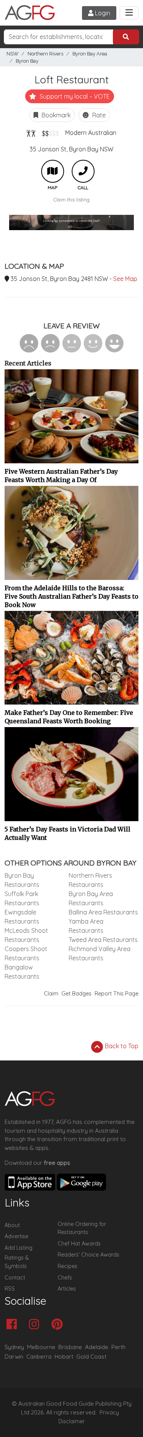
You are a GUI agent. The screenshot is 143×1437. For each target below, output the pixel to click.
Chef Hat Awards (79, 1243)
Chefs (65, 1277)
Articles (67, 1288)
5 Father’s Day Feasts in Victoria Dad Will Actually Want (67, 833)
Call (83, 171)
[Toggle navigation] (129, 12)
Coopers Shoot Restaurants (26, 953)
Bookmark (55, 115)
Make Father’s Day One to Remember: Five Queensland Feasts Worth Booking (69, 717)
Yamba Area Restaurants (86, 925)
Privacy (109, 1412)
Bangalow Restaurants (22, 971)
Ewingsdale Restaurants (22, 916)
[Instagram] (36, 1324)
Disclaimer (71, 1421)
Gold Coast (91, 1356)
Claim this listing (71, 199)
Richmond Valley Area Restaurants (99, 953)
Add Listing (18, 1247)
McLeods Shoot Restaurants (26, 935)
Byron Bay (27, 61)
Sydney (14, 1347)
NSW (12, 54)
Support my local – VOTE (74, 96)
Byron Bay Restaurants (22, 880)
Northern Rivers (45, 54)
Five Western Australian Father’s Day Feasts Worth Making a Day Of (61, 476)
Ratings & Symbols (17, 1262)
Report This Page (116, 993)
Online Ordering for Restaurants (82, 1228)
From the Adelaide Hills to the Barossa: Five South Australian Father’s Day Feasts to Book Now (71, 596)
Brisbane (70, 1347)
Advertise (16, 1236)
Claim (51, 993)
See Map (125, 279)
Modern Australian (90, 132)
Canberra (38, 1356)
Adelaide (96, 1347)
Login (101, 13)
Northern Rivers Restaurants (90, 880)
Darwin (14, 1356)
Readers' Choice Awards (88, 1254)
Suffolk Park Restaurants (22, 898)
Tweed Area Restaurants (103, 939)
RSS (10, 1288)
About (12, 1225)
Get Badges (76, 993)
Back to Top (120, 1046)
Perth (118, 1347)
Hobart (64, 1356)
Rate (98, 115)
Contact (15, 1277)
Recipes (67, 1266)
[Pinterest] (59, 1324)
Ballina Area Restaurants (103, 912)
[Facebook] (13, 1324)
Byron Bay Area (89, 54)
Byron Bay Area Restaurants (91, 898)
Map (52, 171)
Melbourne (41, 1347)
